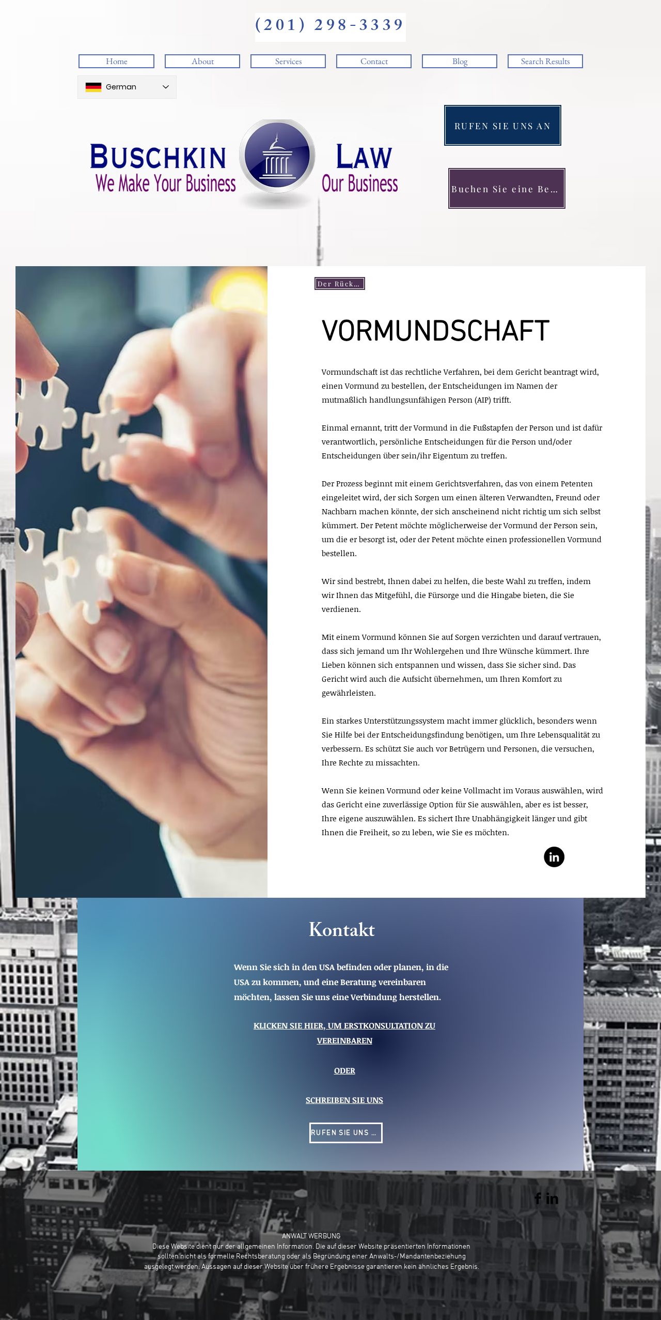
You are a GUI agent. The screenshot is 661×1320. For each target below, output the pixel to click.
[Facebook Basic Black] (538, 1198)
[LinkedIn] (554, 857)
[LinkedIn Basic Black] (552, 1198)
